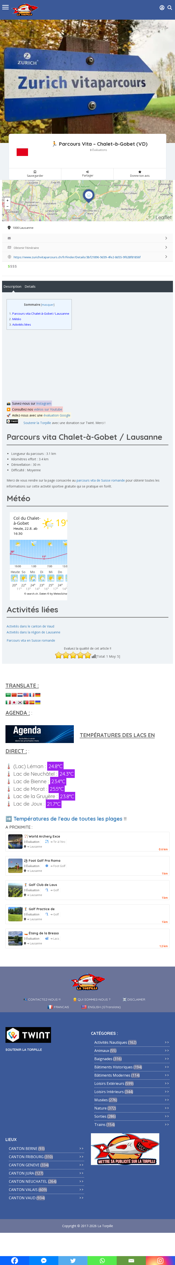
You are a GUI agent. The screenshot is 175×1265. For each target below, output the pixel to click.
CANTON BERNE (23, 1148)
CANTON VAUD (22, 1197)
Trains (100, 1124)
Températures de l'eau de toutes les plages (67, 818)
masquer (48, 305)
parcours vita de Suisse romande (101, 480)
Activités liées (20, 324)
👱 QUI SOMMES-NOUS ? (91, 999)
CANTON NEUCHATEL (28, 1181)
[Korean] (20, 702)
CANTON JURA (21, 1173)
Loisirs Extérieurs (109, 1083)
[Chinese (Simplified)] (14, 695)
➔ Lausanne (34, 847)
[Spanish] (32, 702)
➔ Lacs (54, 939)
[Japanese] (14, 702)
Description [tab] (12, 286)
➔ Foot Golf (57, 866)
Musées (101, 1099)
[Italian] (8, 702)
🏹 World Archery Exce (42, 836)
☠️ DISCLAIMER (134, 999)
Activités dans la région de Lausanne (33, 632)
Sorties (100, 1116)
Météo (15, 319)
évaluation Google (57, 415)
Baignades (103, 1058)
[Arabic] (8, 695)
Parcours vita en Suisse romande (31, 640)
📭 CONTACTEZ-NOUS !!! (42, 999)
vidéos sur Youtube (48, 409)
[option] (87, 81)
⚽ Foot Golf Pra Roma (42, 861)
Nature (100, 1108)
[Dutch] (20, 695)
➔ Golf (54, 890)
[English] (26, 695)
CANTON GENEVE (24, 1164)
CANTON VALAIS (23, 1189)
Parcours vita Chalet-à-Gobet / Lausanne (39, 313)
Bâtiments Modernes (112, 1075)
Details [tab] (30, 286)
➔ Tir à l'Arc (57, 842)
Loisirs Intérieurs (109, 1091)
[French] (32, 695)
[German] (38, 695)
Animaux (101, 1050)
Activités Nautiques (110, 1042)
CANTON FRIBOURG (26, 1156)
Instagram (43, 403)
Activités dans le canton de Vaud (30, 626)
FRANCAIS (61, 1007)
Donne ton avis (139, 176)
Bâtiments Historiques (113, 1067)
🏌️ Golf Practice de (39, 909)
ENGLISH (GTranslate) (104, 1007)
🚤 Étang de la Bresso (41, 933)
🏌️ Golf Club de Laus (40, 885)
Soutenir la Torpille (37, 423)
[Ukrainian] (38, 702)
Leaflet (164, 217)
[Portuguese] (26, 702)
